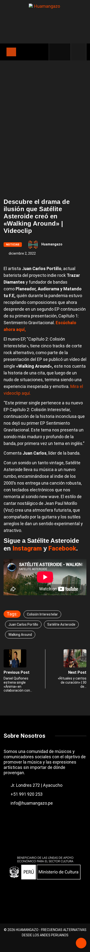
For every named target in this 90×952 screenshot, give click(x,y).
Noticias (12, 244)
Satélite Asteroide (61, 624)
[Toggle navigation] (11, 52)
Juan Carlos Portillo (23, 624)
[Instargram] (64, 51)
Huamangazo (51, 244)
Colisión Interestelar (42, 614)
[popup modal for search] (78, 51)
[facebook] (56, 51)
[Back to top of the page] (81, 943)
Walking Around (20, 635)
